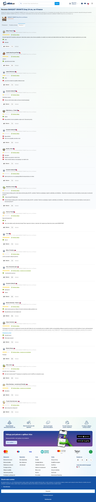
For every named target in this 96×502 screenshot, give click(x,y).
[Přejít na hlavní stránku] (9, 3)
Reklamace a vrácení (8, 464)
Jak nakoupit (22, 464)
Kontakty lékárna (39, 462)
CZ (79, 466)
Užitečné (7, 46)
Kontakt (37, 459)
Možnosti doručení (8, 459)
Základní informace (39, 464)
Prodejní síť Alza (7, 467)
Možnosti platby (7, 462)
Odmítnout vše (48, 499)
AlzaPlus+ (53, 464)
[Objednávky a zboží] (82, 3)
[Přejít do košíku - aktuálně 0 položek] (92, 3)
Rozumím (48, 491)
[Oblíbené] (85, 3)
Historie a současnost (40, 467)
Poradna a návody (13, 25)
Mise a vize (37, 470)
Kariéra (37, 472)
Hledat (57, 3)
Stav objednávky (23, 459)
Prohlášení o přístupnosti (9, 475)
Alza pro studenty (55, 470)
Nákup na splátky (7, 470)
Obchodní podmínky (8, 472)
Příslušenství (5, 25)
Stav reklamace (23, 462)
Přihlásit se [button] (74, 4)
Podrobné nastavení (48, 495)
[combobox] (37, 3)
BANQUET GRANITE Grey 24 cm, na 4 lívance (25, 9)
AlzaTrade (53, 472)
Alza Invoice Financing (56, 475)
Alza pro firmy (54, 459)
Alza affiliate (54, 467)
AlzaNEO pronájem (55, 462)
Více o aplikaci (10, 442)
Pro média (37, 475)
